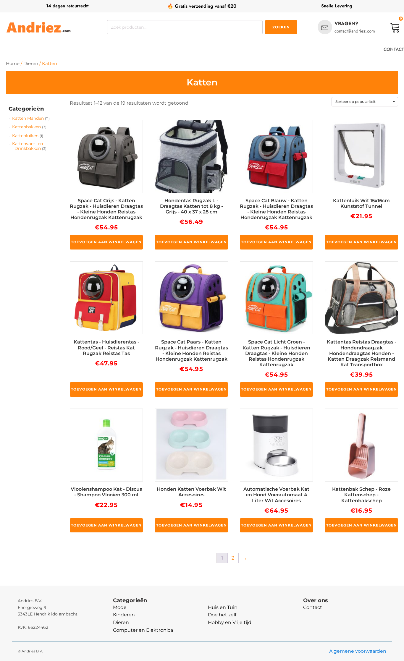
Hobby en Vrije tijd (229, 622)
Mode (120, 607)
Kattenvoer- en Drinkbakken (27, 146)
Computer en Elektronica (143, 630)
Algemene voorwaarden (357, 651)
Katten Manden (28, 118)
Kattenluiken (25, 135)
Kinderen (124, 615)
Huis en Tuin (222, 607)
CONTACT (394, 49)
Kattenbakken (26, 126)
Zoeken (281, 27)
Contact (312, 607)
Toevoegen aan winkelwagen (106, 242)
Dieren (30, 63)
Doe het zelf (222, 615)
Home (13, 63)
